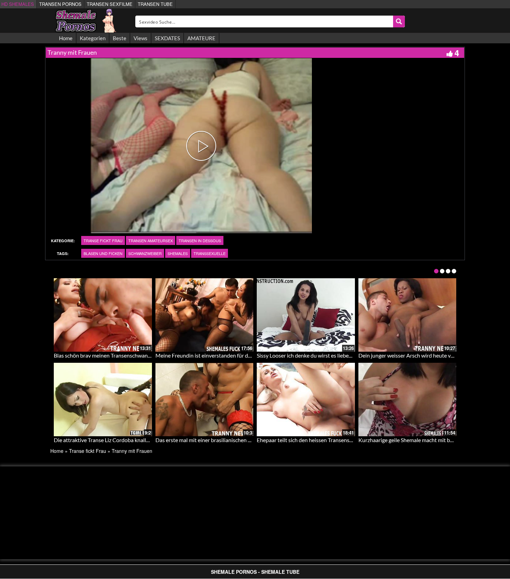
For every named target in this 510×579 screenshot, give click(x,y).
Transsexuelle (210, 253)
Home (66, 38)
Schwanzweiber (145, 253)
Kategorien (92, 38)
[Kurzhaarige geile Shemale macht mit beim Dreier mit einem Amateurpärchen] (407, 399)
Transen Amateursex (150, 240)
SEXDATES (167, 38)
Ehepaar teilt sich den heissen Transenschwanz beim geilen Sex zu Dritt (340, 440)
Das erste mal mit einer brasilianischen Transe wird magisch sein (231, 440)
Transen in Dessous (200, 240)
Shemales (178, 253)
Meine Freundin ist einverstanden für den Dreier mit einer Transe (232, 355)
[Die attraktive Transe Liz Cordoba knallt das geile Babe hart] (103, 399)
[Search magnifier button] (399, 21)
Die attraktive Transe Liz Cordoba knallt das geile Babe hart (124, 440)
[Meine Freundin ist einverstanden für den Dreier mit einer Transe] (204, 315)
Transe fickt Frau (103, 240)
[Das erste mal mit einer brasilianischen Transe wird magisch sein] (204, 399)
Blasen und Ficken (103, 253)
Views (140, 38)
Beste (119, 38)
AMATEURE (201, 38)
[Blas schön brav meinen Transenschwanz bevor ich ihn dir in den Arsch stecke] (103, 315)
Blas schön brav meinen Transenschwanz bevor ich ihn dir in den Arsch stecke (145, 355)
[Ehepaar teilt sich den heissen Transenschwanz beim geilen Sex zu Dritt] (306, 399)
